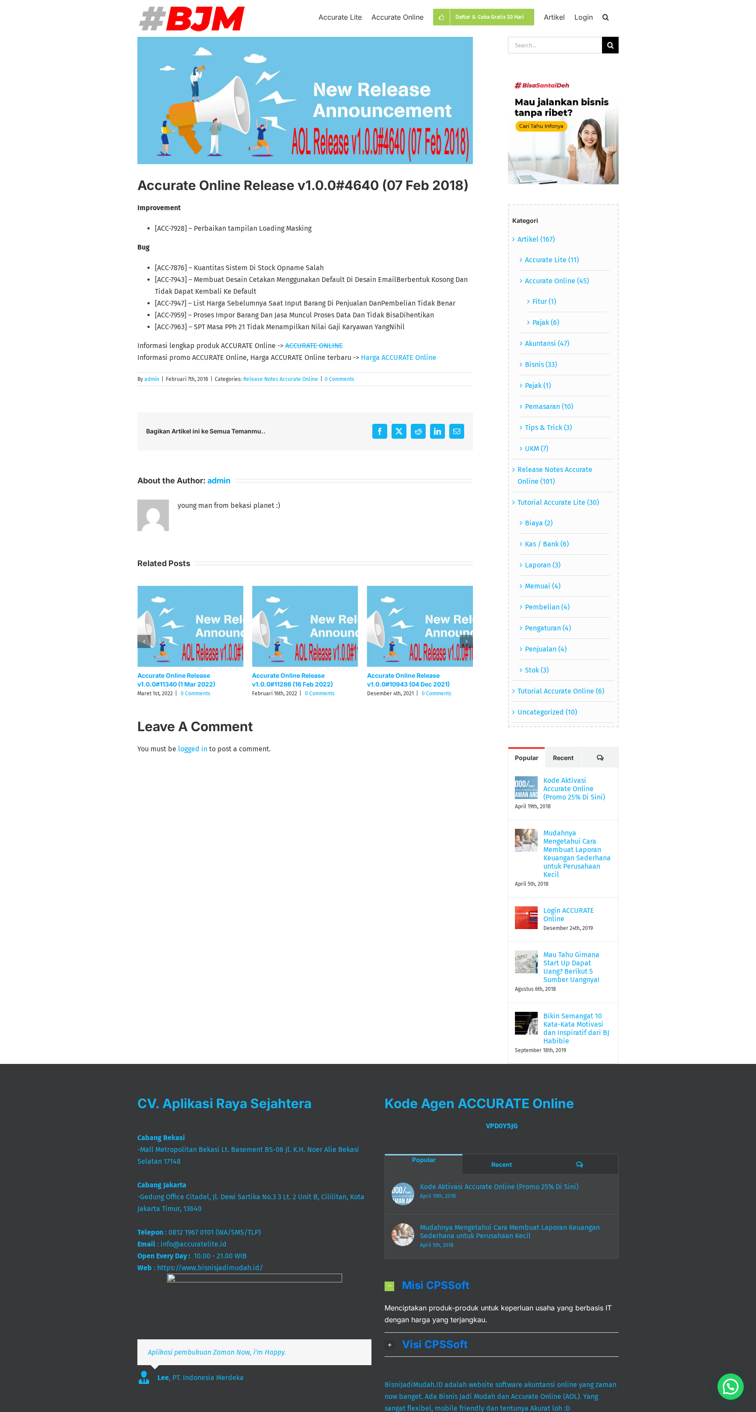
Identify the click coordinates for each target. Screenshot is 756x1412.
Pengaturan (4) (548, 628)
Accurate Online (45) (557, 281)
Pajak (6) (545, 322)
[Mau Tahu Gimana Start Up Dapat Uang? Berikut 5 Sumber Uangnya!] (526, 956)
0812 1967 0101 (191, 1232)
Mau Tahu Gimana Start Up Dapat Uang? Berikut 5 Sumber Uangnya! (571, 967)
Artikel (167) (536, 239)
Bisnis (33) (541, 364)
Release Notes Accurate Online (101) (555, 475)
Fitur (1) (544, 301)
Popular (527, 757)
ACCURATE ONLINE (314, 346)
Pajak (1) (538, 385)
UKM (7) (536, 448)
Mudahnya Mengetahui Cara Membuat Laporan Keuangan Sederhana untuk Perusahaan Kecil (577, 854)
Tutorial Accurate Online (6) (561, 691)
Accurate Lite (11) (552, 260)
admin (151, 379)
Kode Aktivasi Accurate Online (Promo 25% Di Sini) (574, 788)
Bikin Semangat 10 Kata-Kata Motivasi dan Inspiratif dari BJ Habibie (576, 1028)
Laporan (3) (542, 565)
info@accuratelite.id (194, 1244)
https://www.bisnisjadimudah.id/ (210, 1268)
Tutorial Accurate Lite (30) (558, 502)
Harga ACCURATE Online (398, 357)
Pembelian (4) (547, 607)
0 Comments (339, 379)
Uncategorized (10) (547, 712)
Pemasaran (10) (549, 406)
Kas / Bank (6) (547, 544)
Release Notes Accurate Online (280, 379)
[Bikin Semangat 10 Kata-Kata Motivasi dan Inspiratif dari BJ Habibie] (526, 1018)
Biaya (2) (539, 523)
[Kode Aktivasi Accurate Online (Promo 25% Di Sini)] (526, 782)
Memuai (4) (542, 586)
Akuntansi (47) (547, 343)
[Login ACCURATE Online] (526, 912)
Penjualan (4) (546, 649)
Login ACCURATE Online (568, 914)
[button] (605, 16)
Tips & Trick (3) (548, 427)
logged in (192, 749)
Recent (563, 757)
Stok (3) (537, 670)
